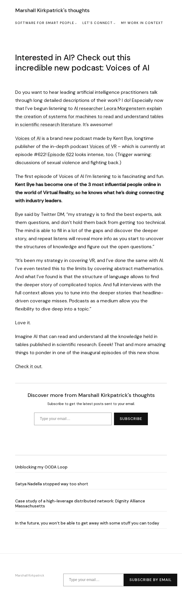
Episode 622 (61, 154)
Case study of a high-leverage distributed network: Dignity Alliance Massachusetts (80, 504)
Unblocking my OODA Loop (41, 467)
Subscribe (131, 418)
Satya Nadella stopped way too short (51, 483)
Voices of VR (103, 146)
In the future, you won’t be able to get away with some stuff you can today (87, 523)
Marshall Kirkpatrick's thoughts (52, 10)
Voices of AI (28, 138)
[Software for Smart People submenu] (76, 23)
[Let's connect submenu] (114, 23)
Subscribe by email (150, 579)
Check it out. (28, 366)
